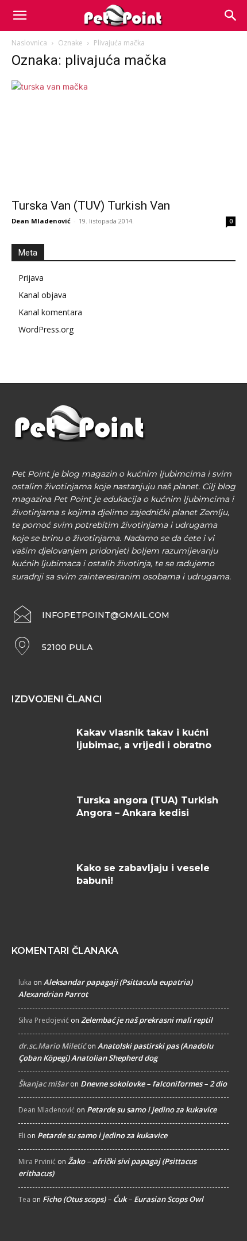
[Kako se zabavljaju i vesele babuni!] (39, 885)
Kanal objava (42, 294)
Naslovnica (29, 43)
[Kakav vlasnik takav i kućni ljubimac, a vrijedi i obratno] (39, 750)
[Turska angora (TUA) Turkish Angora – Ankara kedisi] (39, 817)
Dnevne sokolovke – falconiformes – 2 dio (153, 1083)
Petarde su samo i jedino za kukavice (152, 1109)
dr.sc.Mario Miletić (52, 1046)
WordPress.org (46, 329)
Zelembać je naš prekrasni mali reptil (147, 1020)
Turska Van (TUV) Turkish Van (90, 205)
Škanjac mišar (43, 1083)
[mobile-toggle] (19, 15)
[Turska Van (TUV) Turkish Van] (123, 135)
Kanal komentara (50, 312)
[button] (231, 15)
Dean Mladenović (41, 221)
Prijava (31, 277)
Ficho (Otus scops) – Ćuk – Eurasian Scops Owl (123, 1199)
